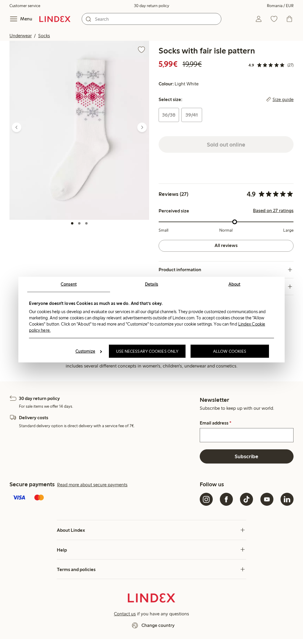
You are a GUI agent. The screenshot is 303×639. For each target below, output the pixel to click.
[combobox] (151, 19)
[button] (79, 130)
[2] (79, 223)
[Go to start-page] (54, 19)
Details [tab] (151, 284)
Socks (44, 35)
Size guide (283, 99)
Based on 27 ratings (273, 210)
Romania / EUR (280, 5)
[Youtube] (266, 499)
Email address (215, 423)
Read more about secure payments (92, 484)
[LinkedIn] (287, 499)
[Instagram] (206, 499)
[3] (86, 223)
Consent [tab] (69, 284)
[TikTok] (246, 499)
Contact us (125, 614)
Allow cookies (229, 351)
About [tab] (234, 284)
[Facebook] (226, 499)
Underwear (20, 35)
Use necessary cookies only (147, 351)
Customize (85, 351)
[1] (72, 223)
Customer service (24, 5)
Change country (158, 625)
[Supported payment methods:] (103, 498)
